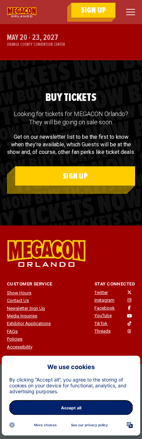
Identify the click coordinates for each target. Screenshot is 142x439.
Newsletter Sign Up (26, 308)
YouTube (103, 315)
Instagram (104, 300)
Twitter (101, 292)
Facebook (104, 308)
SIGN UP (93, 10)
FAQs (12, 331)
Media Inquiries (22, 315)
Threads (102, 331)
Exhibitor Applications (29, 323)
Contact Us (18, 300)
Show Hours (19, 292)
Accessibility (19, 346)
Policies (14, 339)
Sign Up (75, 176)
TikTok (101, 323)
